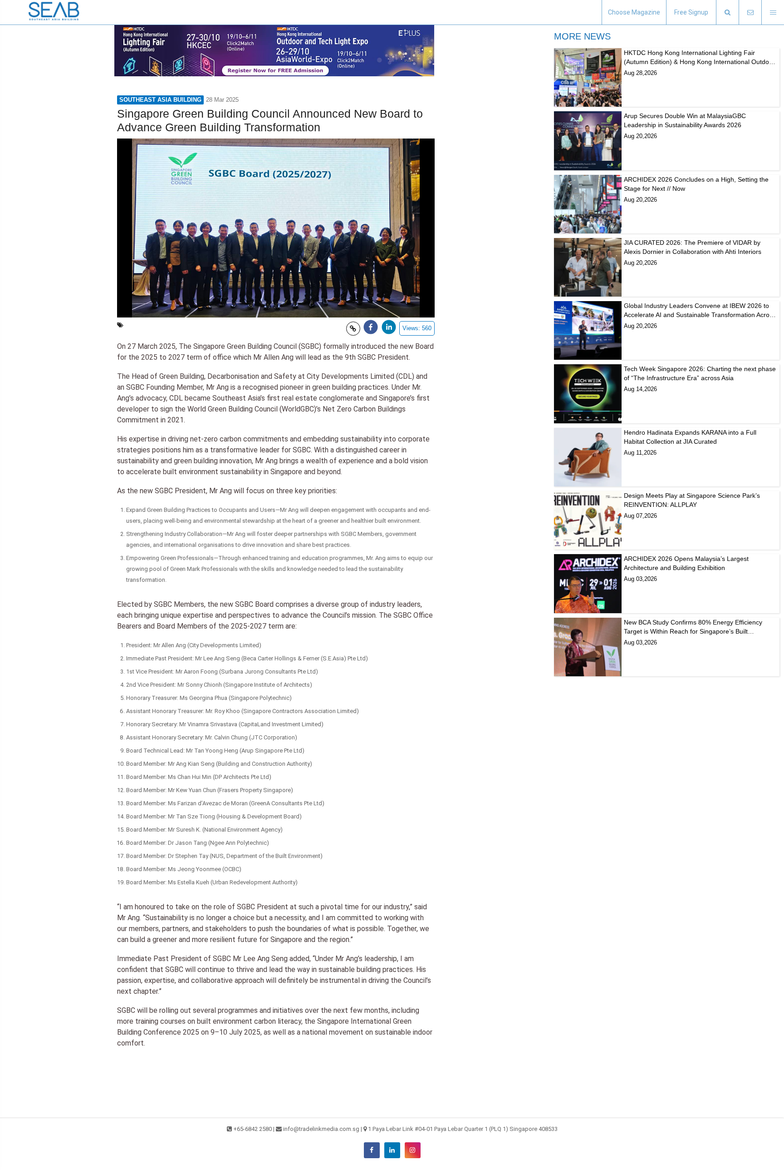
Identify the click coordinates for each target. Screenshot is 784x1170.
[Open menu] (772, 12)
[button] (727, 12)
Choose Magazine (634, 12)
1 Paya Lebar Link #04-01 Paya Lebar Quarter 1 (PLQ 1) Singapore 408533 (463, 1128)
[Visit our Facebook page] (372, 1150)
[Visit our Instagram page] (413, 1150)
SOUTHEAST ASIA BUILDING (160, 99)
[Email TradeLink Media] (750, 12)
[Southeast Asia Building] (54, 12)
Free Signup (691, 12)
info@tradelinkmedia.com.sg (321, 1128)
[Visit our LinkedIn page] (392, 1150)
